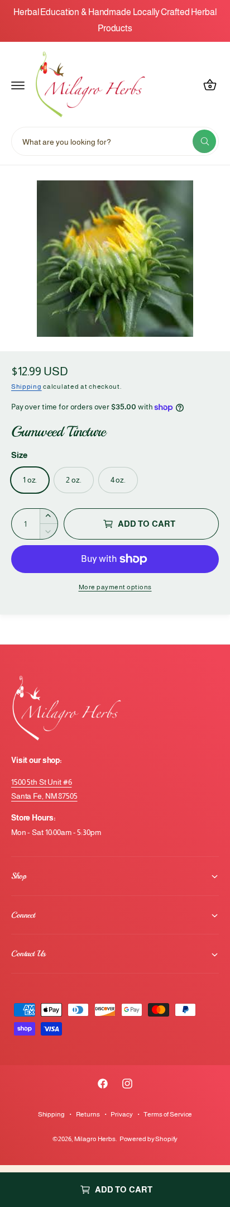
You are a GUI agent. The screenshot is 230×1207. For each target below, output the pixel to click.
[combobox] (115, 141)
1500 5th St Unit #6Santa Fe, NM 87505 (44, 788)
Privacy (121, 1114)
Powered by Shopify (148, 1139)
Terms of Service (167, 1114)
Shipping (26, 386)
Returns (88, 1114)
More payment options (115, 587)
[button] (18, 85)
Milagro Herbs (95, 1139)
